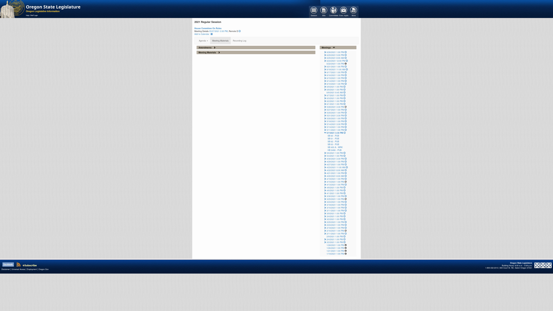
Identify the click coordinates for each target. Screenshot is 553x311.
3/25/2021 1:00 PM (335, 199)
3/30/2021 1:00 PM (335, 196)
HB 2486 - (334, 150)
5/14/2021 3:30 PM (335, 124)
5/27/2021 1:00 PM (335, 109)
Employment (32, 269)
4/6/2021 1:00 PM (335, 190)
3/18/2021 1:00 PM (335, 204)
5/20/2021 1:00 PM (335, 118)
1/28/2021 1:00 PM (335, 245)
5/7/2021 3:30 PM (335, 132)
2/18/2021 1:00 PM (335, 227)
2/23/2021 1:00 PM (335, 224)
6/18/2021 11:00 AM (336, 69)
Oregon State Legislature (53, 6)
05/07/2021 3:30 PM (218, 31)
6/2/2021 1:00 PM (335, 101)
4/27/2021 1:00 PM (335, 164)
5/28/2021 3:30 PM (335, 106)
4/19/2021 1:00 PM (335, 178)
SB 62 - (333, 141)
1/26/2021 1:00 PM (335, 247)
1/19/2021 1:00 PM (335, 253)
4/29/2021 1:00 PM (335, 161)
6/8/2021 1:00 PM (335, 89)
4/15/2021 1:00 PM (335, 181)
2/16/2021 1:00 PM (335, 230)
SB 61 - (333, 138)
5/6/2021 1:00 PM (335, 152)
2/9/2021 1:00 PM (335, 236)
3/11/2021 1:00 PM (335, 210)
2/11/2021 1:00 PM (335, 233)
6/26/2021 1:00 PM (335, 52)
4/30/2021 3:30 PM (335, 158)
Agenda (203, 40)
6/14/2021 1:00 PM (335, 80)
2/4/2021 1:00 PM (335, 239)
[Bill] (324, 12)
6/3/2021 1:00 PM (335, 98)
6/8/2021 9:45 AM (335, 92)
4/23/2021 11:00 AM (336, 167)
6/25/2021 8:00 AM (335, 57)
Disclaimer (5, 269)
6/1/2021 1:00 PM (335, 104)
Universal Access (18, 269)
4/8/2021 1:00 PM (335, 187)
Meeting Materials (220, 40)
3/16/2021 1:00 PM (335, 207)
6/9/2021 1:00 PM (335, 86)
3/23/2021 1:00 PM (335, 201)
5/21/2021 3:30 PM (335, 115)
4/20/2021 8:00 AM (335, 176)
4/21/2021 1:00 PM (335, 173)
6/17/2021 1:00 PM (335, 72)
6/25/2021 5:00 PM (335, 55)
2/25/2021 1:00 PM (335, 222)
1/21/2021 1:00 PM (335, 250)
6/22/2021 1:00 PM (335, 63)
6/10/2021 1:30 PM (335, 83)
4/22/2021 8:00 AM (335, 170)
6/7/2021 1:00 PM (335, 95)
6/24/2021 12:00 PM (336, 60)
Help (27, 15)
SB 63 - (333, 144)
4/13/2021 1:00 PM (335, 184)
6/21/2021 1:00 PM (335, 66)
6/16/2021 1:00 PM (335, 75)
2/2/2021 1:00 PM (335, 242)
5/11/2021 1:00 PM (335, 129)
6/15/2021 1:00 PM (335, 78)
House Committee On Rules (207, 28)
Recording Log (239, 40)
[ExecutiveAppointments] (344, 12)
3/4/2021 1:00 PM (335, 216)
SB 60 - (333, 135)
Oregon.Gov (44, 269)
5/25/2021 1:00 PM (335, 112)
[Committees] (334, 12)
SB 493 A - (335, 147)
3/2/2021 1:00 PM (335, 219)
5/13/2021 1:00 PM (335, 127)
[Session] (314, 12)
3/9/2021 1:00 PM (335, 213)
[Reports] (354, 12)
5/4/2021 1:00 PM (335, 155)
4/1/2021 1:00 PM (335, 193)
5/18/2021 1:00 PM (335, 121)
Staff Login (34, 15)
